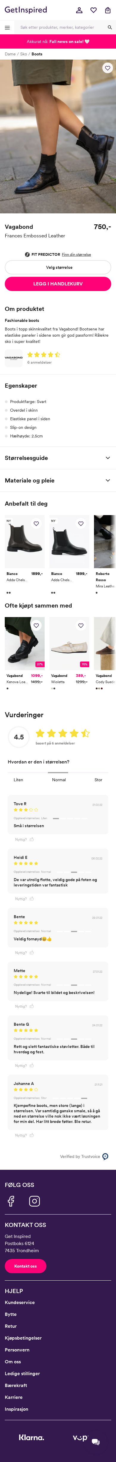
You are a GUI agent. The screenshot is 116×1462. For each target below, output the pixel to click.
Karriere (14, 1397)
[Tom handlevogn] (108, 10)
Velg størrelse (59, 267)
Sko (23, 54)
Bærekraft (16, 1385)
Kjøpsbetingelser (23, 1338)
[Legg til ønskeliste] (107, 68)
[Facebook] (11, 1201)
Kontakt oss (25, 1266)
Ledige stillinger (22, 1373)
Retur (11, 1326)
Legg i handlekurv (58, 284)
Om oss (13, 1361)
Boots (37, 54)
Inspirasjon (16, 1409)
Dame (10, 54)
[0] (93, 10)
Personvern (17, 1350)
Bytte (11, 1314)
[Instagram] (34, 1201)
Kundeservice (20, 1302)
